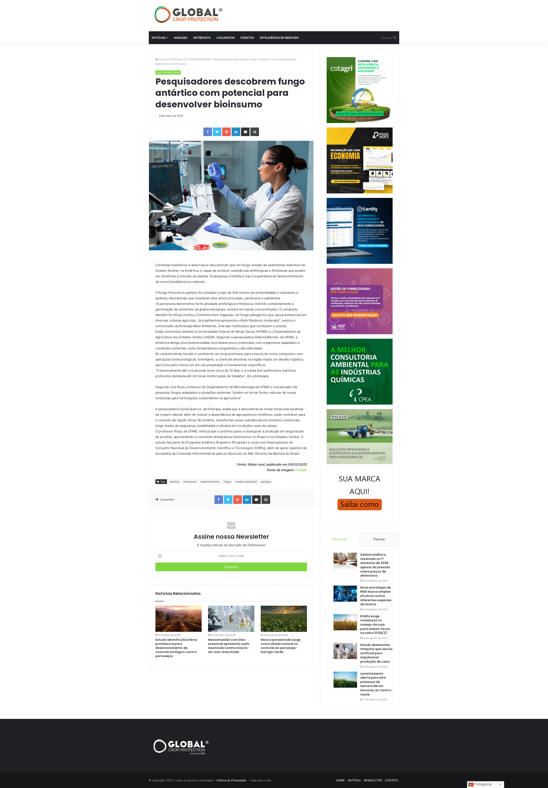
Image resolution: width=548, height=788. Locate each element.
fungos (227, 481)
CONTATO (391, 780)
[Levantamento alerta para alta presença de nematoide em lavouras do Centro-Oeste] (345, 680)
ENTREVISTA (202, 37)
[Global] (188, 14)
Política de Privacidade (231, 780)
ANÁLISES (180, 37)
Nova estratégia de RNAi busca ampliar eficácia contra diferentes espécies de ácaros (376, 595)
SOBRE (340, 780)
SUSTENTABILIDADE (197, 59)
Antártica (174, 481)
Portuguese (483, 784)
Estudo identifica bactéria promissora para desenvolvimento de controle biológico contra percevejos (176, 648)
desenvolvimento (210, 481)
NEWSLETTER (373, 780)
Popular (379, 539)
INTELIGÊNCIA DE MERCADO (279, 37)
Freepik (301, 470)
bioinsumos (190, 481)
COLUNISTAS (226, 37)
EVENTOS (247, 37)
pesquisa (266, 481)
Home (162, 59)
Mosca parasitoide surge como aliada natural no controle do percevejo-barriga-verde (281, 646)
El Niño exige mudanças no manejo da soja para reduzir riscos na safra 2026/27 (375, 624)
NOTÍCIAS (158, 37)
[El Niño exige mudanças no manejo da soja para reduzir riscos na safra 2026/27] (345, 622)
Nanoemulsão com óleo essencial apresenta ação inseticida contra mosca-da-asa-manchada (228, 646)
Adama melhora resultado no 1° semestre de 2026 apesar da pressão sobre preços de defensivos (375, 565)
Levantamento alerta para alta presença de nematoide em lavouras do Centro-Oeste (376, 684)
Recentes (340, 539)
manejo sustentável (246, 481)
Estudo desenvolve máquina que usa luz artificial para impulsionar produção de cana (376, 653)
